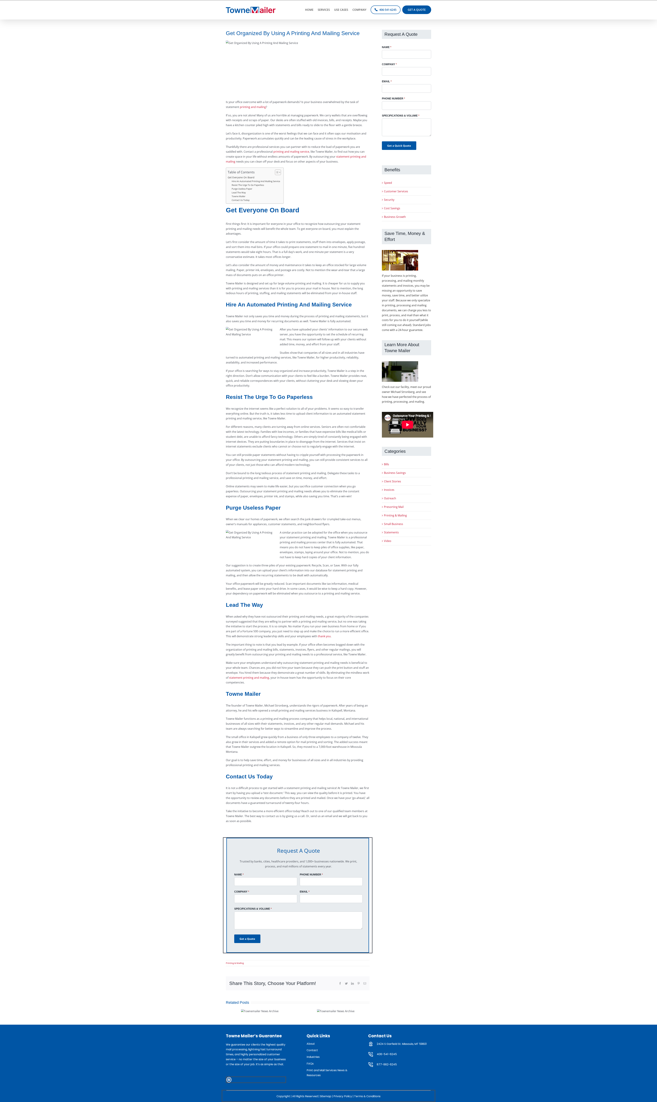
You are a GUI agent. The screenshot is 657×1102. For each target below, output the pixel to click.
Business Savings (395, 473)
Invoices (389, 490)
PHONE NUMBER (311, 874)
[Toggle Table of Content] (276, 172)
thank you (324, 636)
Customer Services (396, 191)
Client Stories (392, 481)
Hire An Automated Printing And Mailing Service (256, 181)
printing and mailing (252, 107)
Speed (388, 183)
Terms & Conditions (367, 1096)
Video (387, 541)
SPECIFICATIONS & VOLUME (253, 908)
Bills (386, 464)
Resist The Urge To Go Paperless (248, 185)
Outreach (390, 498)
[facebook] (228, 1079)
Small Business (393, 524)
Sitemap (325, 1096)
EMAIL (305, 891)
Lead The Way (239, 192)
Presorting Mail (394, 507)
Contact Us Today (241, 200)
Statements (391, 532)
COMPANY (241, 891)
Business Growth (395, 217)
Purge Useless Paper (242, 188)
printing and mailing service (291, 151)
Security (389, 200)
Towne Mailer (238, 196)
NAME (239, 874)
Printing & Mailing (235, 963)
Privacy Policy (342, 1096)
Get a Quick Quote (399, 145)
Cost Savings (392, 208)
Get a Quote (247, 938)
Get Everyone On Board (241, 177)
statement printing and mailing (249, 678)
